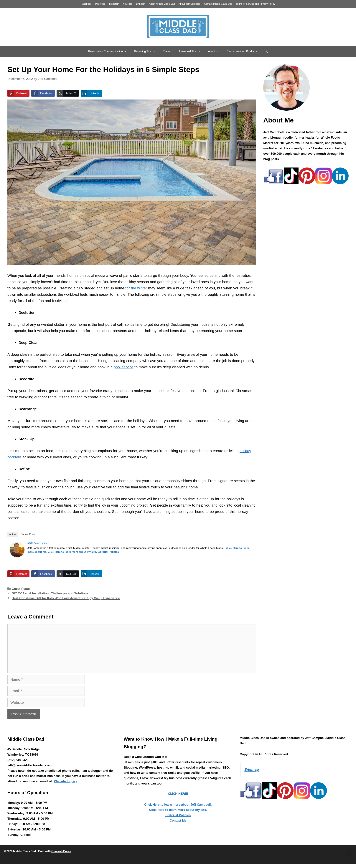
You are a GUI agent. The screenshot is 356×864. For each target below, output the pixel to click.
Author (12, 534)
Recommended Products (242, 51)
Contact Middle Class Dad (218, 3)
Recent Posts (28, 534)
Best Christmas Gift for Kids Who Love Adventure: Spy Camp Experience (66, 598)
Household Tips (187, 51)
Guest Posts (21, 589)
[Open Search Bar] (266, 51)
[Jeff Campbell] (17, 556)
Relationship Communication (105, 51)
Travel (166, 51)
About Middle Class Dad (162, 3)
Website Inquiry (65, 781)
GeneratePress (61, 851)
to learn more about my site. (72, 551)
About (211, 51)
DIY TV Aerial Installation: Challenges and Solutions (50, 593)
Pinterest (100, 3)
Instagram (113, 3)
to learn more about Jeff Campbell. (178, 804)
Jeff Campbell (38, 543)
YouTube (127, 3)
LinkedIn (140, 3)
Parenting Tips (142, 51)
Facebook (86, 3)
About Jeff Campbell (189, 3)
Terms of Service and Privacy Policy (255, 3)
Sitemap (251, 769)
